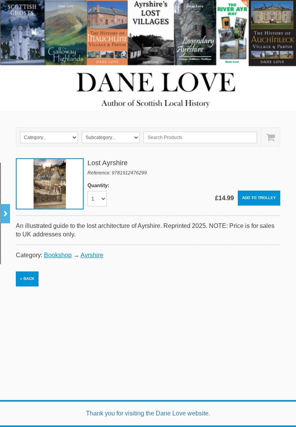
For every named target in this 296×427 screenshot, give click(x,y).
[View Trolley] (270, 137)
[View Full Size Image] (50, 184)
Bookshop (58, 255)
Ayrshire (92, 255)
